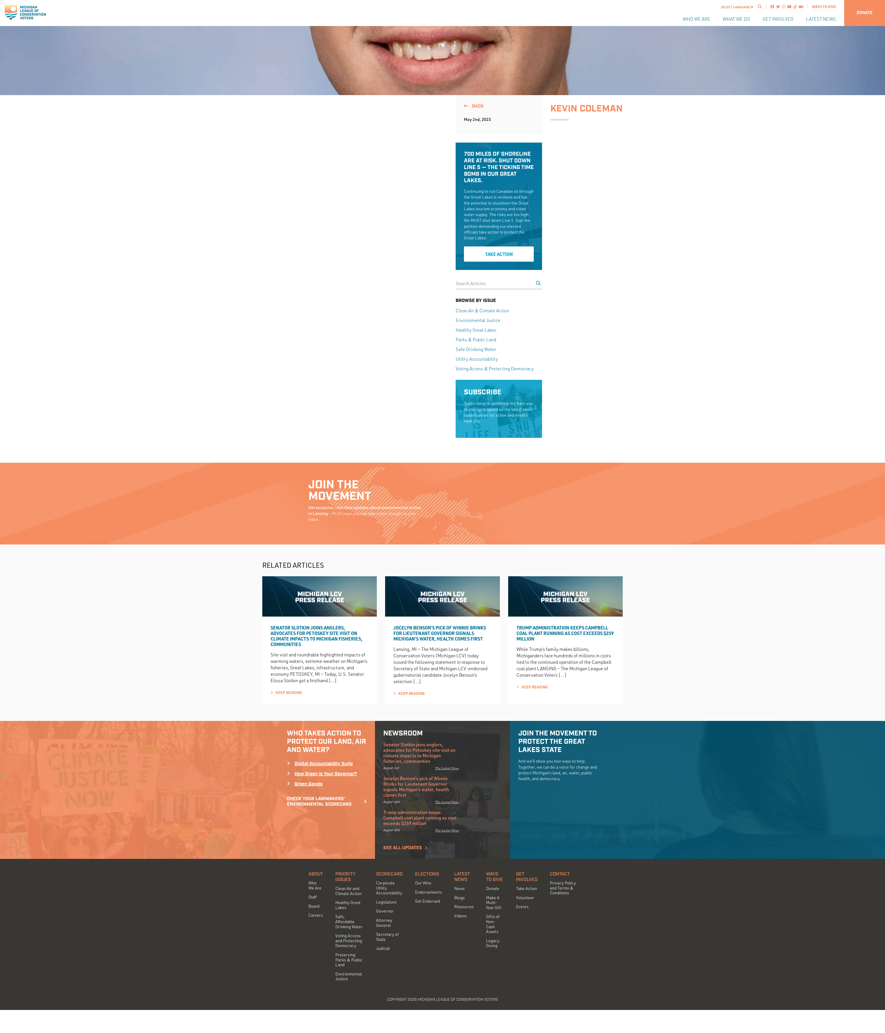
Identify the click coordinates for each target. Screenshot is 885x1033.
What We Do (736, 19)
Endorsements (428, 892)
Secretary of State (387, 937)
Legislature (386, 902)
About (315, 874)
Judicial (383, 948)
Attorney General (384, 923)
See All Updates (402, 848)
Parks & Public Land (476, 339)
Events (522, 906)
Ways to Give (824, 6)
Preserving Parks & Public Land (349, 959)
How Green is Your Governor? (326, 774)
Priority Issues (345, 876)
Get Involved (778, 19)
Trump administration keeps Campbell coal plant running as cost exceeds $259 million (565, 633)
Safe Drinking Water (476, 349)
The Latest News (447, 768)
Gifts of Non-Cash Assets (492, 924)
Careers (315, 915)
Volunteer (525, 897)
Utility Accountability (477, 359)
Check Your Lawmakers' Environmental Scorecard (319, 801)
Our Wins (423, 883)
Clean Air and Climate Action (348, 891)
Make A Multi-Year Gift (494, 902)
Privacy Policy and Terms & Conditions (563, 888)
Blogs (459, 897)
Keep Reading (288, 693)
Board (313, 906)
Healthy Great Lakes (476, 330)
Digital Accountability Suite (324, 764)
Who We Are (696, 19)
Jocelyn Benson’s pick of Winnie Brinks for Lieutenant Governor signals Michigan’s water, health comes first (439, 633)
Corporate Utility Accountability (389, 888)
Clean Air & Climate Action (482, 310)
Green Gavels (309, 784)
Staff (312, 897)
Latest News (821, 19)
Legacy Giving (492, 943)
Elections (427, 874)
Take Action (499, 254)
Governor (385, 911)
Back (477, 106)
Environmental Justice (478, 320)
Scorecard (389, 874)
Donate (865, 13)
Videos (460, 915)
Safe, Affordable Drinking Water (349, 921)
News (459, 888)
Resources (464, 906)
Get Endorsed (427, 901)
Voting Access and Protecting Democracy (348, 940)
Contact (560, 874)
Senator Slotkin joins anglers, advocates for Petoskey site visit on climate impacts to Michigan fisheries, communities (316, 636)
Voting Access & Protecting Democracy (495, 369)
